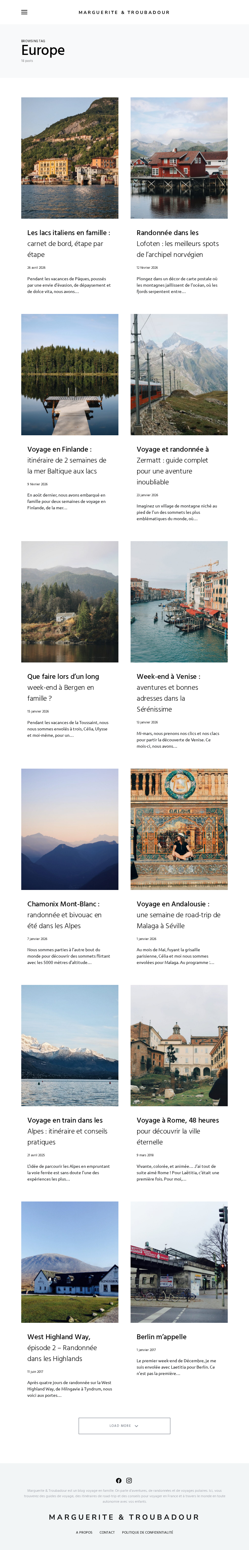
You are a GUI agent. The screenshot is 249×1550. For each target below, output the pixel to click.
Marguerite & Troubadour (124, 12)
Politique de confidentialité (147, 1532)
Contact (107, 1532)
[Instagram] (129, 1480)
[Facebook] (118, 1480)
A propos (84, 1532)
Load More (120, 1426)
